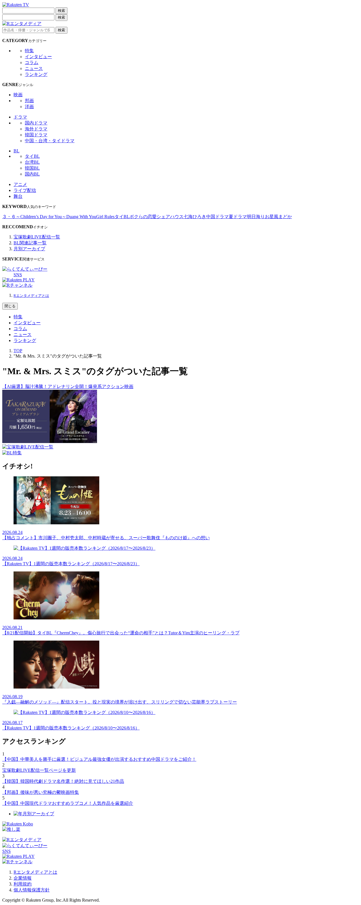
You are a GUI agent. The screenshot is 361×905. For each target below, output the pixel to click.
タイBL (32, 156)
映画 (18, 94)
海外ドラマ (36, 128)
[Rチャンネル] (17, 285)
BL (16, 150)
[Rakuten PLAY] (18, 279)
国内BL (32, 174)
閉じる (10, 306)
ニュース (34, 68)
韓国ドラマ (36, 134)
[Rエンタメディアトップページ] (21, 839)
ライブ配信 (25, 190)
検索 (61, 10)
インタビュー (38, 56)
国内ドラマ (36, 122)
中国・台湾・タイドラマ (49, 140)
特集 (29, 50)
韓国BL (32, 168)
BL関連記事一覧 (30, 242)
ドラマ (20, 117)
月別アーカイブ (29, 248)
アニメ (20, 184)
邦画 (29, 100)
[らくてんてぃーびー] (24, 269)
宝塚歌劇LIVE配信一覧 (37, 237)
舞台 (18, 196)
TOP (18, 350)
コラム (31, 62)
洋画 (29, 106)
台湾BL (32, 162)
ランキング (36, 74)
